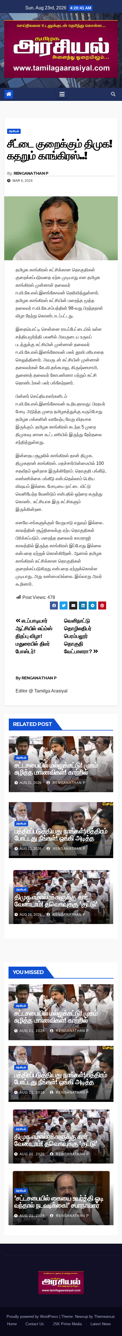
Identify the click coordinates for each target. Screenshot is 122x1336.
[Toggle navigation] (62, 94)
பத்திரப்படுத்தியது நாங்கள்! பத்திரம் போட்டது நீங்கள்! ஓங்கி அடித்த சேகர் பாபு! (60, 838)
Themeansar (104, 1316)
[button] (113, 94)
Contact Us (35, 1324)
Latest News (101, 1324)
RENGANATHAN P (31, 173)
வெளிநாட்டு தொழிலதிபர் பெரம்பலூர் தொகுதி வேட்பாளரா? (78, 636)
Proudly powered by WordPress (33, 1316)
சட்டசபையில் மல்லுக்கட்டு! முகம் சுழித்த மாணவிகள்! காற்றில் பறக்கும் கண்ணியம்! (56, 772)
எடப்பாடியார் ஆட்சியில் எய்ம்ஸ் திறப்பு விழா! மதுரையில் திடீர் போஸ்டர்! (34, 636)
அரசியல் (14, 131)
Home (12, 1324)
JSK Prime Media (67, 1324)
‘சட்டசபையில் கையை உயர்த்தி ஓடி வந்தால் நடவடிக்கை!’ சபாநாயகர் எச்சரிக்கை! (59, 1205)
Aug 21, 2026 (32, 1031)
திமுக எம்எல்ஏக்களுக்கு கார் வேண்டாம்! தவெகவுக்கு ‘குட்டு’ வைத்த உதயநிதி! (55, 904)
